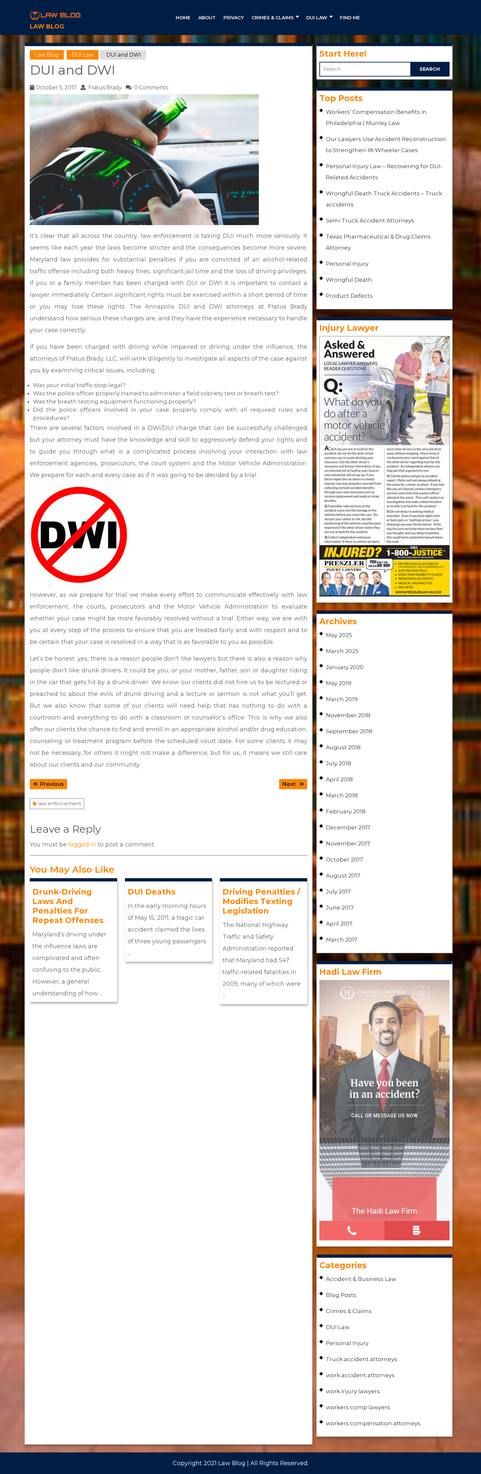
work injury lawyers (353, 1391)
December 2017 (348, 827)
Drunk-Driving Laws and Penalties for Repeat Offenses (67, 906)
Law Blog (47, 26)
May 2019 (338, 683)
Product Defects (349, 296)
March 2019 (342, 699)
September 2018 (349, 731)
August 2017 (343, 875)
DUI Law (316, 18)
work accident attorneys (360, 1375)
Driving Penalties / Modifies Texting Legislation (261, 901)
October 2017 (344, 859)
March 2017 (341, 939)
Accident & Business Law (361, 1279)
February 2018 (345, 811)
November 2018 (348, 715)
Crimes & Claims (273, 18)
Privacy (233, 18)
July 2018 (338, 763)
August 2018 (343, 747)
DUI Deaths (151, 892)
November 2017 (348, 843)
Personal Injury (347, 263)
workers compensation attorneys (373, 1423)
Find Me (350, 18)
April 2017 (339, 923)
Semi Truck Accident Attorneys (370, 220)
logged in (82, 844)
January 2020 (345, 667)
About (207, 18)
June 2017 (340, 907)
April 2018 (339, 779)
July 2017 (338, 891)
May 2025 (339, 635)
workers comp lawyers (358, 1407)
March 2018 (342, 795)
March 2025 (342, 651)
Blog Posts (341, 1295)
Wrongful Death (349, 279)
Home (183, 18)
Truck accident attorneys (361, 1359)
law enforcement (59, 803)
